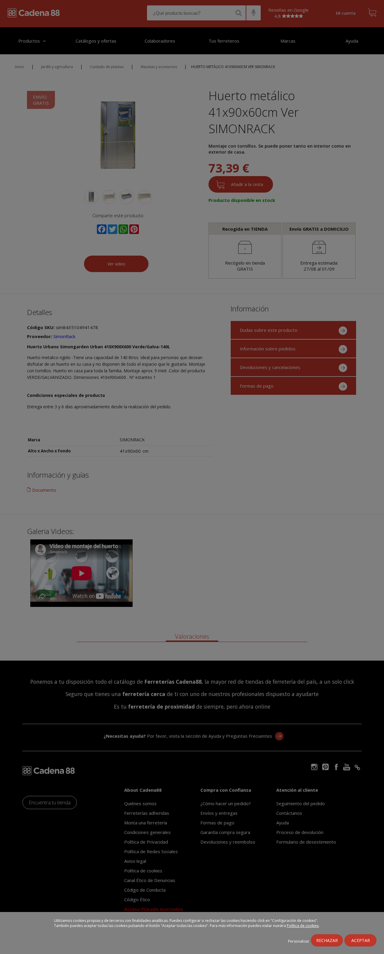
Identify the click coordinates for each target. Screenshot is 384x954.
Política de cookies (303, 925)
